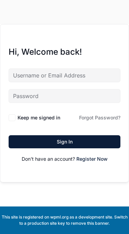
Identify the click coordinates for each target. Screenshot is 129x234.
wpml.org (59, 217)
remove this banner (90, 223)
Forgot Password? (99, 117)
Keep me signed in (39, 117)
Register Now (92, 159)
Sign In (65, 142)
